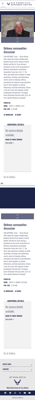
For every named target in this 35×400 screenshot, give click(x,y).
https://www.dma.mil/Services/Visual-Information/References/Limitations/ (16, 168)
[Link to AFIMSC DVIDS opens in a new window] (29, 393)
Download (9, 115)
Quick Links (7, 364)
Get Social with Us (17, 377)
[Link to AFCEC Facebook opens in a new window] (5, 393)
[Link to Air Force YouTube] (24, 393)
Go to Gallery (9, 177)
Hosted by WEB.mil (17, 397)
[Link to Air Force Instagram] (15, 393)
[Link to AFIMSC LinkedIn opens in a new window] (10, 393)
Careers (6, 369)
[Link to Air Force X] (20, 393)
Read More (9, 143)
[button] (3, 4)
